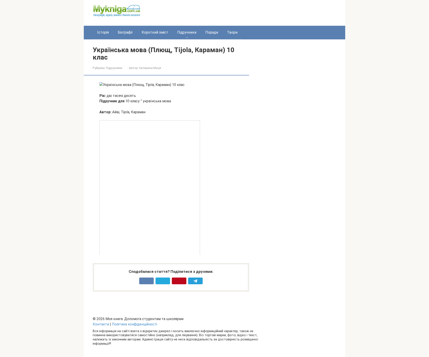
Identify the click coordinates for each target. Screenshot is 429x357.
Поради (211, 32)
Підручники (186, 32)
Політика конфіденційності (134, 324)
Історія (103, 32)
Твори (232, 32)
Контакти (101, 324)
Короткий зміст (155, 32)
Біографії (125, 32)
